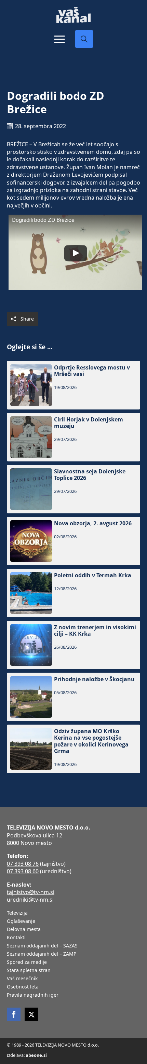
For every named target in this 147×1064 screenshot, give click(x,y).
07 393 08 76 (23, 863)
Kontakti (16, 938)
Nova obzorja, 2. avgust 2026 (93, 523)
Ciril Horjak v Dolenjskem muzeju (88, 422)
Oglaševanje (21, 921)
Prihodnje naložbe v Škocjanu (94, 679)
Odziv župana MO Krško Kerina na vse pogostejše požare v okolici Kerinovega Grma (91, 741)
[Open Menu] (59, 38)
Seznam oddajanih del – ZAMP (41, 954)
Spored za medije (27, 962)
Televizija (17, 913)
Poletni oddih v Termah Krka (92, 575)
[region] (73, 1015)
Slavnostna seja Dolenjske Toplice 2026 (89, 474)
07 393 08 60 (23, 871)
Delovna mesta (24, 929)
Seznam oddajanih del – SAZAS (42, 946)
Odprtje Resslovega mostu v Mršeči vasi (92, 370)
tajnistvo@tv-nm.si (30, 892)
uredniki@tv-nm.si (30, 899)
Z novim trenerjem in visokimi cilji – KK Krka (95, 630)
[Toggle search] (84, 39)
